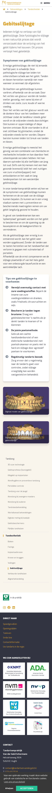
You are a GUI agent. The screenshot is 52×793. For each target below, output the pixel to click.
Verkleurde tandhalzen (17, 574)
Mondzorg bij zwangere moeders (21, 496)
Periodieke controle (16, 486)
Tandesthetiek (34, 9)
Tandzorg (10, 458)
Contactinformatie (11, 642)
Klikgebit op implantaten (18, 475)
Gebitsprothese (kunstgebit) (19, 470)
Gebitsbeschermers (16, 523)
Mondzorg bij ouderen (17, 502)
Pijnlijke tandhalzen (16, 528)
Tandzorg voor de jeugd (17, 491)
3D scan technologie (16, 465)
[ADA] (38, 670)
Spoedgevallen (10, 624)
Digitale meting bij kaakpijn (19, 518)
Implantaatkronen (15, 552)
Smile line (7, 637)
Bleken (10, 541)
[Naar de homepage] (4, 9)
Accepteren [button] (26, 788)
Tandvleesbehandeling (17, 507)
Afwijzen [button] (9, 788)
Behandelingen (16, 9)
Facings (11, 547)
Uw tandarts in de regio (13, 646)
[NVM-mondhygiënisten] (14, 689)
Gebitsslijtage (16, 568)
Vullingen (11, 563)
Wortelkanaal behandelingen (19, 512)
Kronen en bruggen (15, 558)
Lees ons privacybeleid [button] (14, 782)
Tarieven (7, 633)
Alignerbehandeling (16, 579)
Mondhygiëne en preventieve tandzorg (24, 481)
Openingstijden (10, 628)
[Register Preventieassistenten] (14, 726)
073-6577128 (11, 771)
